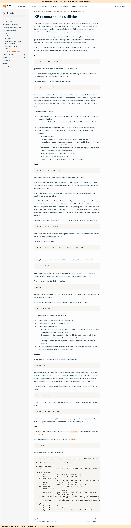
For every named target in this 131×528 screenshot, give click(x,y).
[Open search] (116, 6)
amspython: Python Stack (11, 24)
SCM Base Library (8, 57)
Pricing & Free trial (84, 1)
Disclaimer (35, 526)
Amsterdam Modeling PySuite (12, 27)
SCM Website (63, 1)
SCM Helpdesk (72, 1)
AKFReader (6, 60)
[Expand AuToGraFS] (25, 67)
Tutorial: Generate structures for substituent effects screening (13, 41)
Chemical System (8, 54)
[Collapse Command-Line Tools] (25, 31)
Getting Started (7, 21)
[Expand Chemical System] (25, 55)
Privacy (30, 526)
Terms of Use (47, 526)
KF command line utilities (12, 51)
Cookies (41, 526)
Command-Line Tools (9, 30)
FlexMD (5, 63)
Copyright (54, 526)
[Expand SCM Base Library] (25, 58)
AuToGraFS (6, 67)
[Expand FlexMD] (25, 64)
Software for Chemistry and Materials (17, 526)
